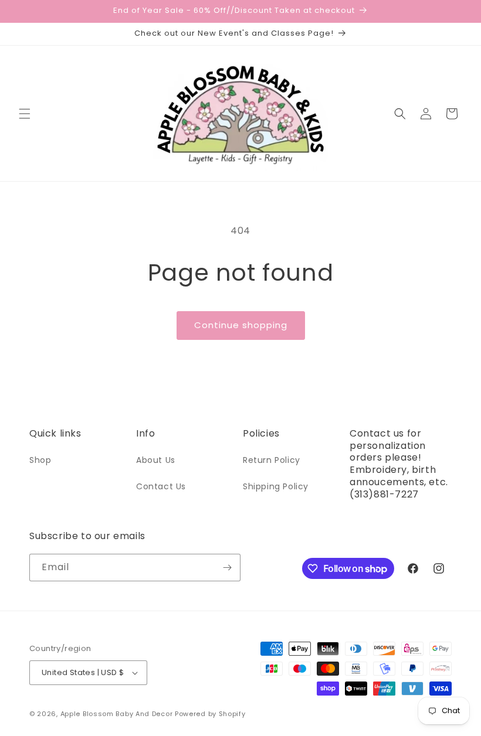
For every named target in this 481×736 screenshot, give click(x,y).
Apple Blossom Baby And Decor (116, 713)
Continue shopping (240, 325)
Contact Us (161, 486)
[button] (25, 114)
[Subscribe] (227, 567)
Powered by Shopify (210, 713)
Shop (40, 460)
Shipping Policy (276, 486)
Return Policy (271, 460)
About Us (155, 460)
